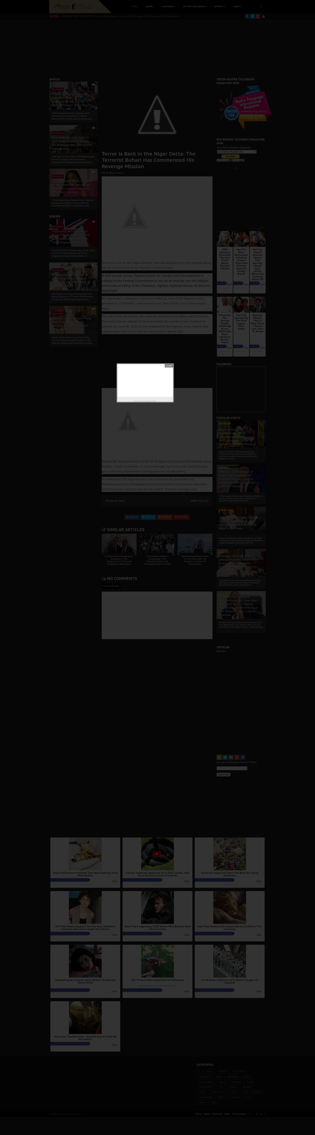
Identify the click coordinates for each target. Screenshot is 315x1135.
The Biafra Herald (149, 401)
